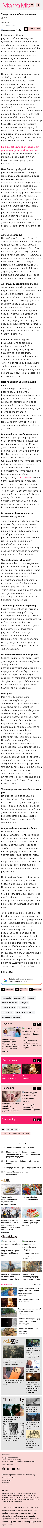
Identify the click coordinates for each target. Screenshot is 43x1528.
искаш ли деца (7, 1012)
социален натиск (8, 1007)
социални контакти (9, 1003)
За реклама (5, 1483)
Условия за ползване (9, 1478)
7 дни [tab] (34, 1284)
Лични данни (6, 1480)
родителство (19, 998)
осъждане (24, 1003)
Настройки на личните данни (12, 1501)
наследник (31, 998)
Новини (4, 1485)
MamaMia (5, 22)
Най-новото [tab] (24, 1144)
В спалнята (22, 1296)
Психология (22, 1334)
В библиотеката (24, 1302)
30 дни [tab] (39, 1284)
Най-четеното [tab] (35, 1144)
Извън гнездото (24, 1314)
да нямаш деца (23, 1007)
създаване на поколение (25, 1012)
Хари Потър (24, 477)
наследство (6, 998)
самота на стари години (11, 1017)
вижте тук (35, 1499)
